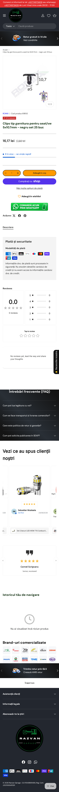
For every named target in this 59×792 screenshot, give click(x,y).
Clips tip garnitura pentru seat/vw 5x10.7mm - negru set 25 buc (27, 52)
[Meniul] (4, 15)
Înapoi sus (29, 683)
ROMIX (6, 113)
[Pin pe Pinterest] (25, 215)
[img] (13, 308)
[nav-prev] (5, 494)
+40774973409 (35, 2)
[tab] (8, 227)
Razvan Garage (15, 783)
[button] (55, 15)
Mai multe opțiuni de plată (29, 188)
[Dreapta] (56, 560)
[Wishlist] (48, 16)
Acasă (5, 50)
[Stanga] (3, 560)
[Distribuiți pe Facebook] (19, 215)
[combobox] (29, 26)
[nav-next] (53, 494)
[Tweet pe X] (14, 215)
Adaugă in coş (39, 173)
